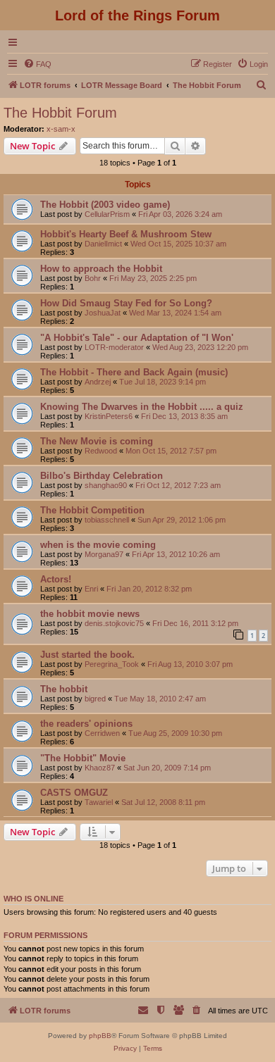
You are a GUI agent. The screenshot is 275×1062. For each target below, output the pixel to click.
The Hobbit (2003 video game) (105, 204)
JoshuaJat (103, 312)
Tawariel (99, 802)
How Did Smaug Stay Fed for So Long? (126, 303)
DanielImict (103, 243)
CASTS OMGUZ (74, 792)
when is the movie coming (98, 544)
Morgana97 (104, 554)
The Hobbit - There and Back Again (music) (134, 372)
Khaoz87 (100, 767)
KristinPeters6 (109, 416)
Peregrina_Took (112, 664)
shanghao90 (106, 485)
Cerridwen (102, 733)
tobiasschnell (107, 520)
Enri (91, 589)
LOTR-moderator (114, 347)
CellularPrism (107, 214)
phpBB (100, 1035)
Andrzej (98, 381)
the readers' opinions (86, 723)
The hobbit (63, 689)
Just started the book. (87, 654)
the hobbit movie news (90, 613)
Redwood (101, 450)
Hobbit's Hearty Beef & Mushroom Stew (126, 234)
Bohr (93, 278)
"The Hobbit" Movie (83, 758)
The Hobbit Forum (60, 112)
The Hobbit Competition (92, 510)
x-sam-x (61, 129)
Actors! (55, 579)
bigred (95, 698)
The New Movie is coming (96, 441)
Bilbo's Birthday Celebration (101, 475)
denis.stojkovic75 (114, 623)
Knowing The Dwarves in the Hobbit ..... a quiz (141, 406)
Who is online (33, 898)
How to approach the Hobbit (101, 268)
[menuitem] (37, 64)
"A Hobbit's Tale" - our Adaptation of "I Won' (136, 337)
